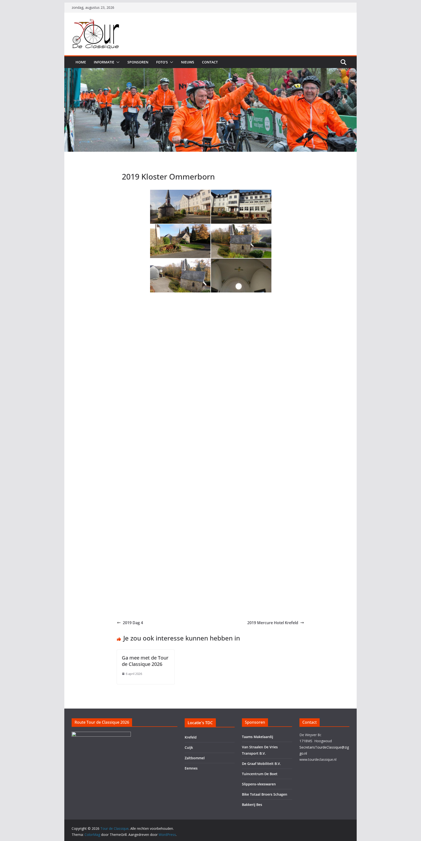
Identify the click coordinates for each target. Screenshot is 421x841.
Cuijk (189, 747)
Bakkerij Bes (252, 804)
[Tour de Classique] (210, 71)
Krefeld (191, 737)
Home (81, 62)
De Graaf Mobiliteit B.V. (261, 763)
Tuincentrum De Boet (259, 773)
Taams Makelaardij (257, 736)
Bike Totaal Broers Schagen (264, 794)
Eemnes (191, 768)
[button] (117, 62)
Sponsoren (137, 62)
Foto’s (162, 62)
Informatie (104, 62)
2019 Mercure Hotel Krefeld (272, 622)
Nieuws (187, 62)
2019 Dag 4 (133, 622)
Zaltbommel (195, 758)
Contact (210, 62)
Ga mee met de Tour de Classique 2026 (145, 660)
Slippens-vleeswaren (259, 784)
